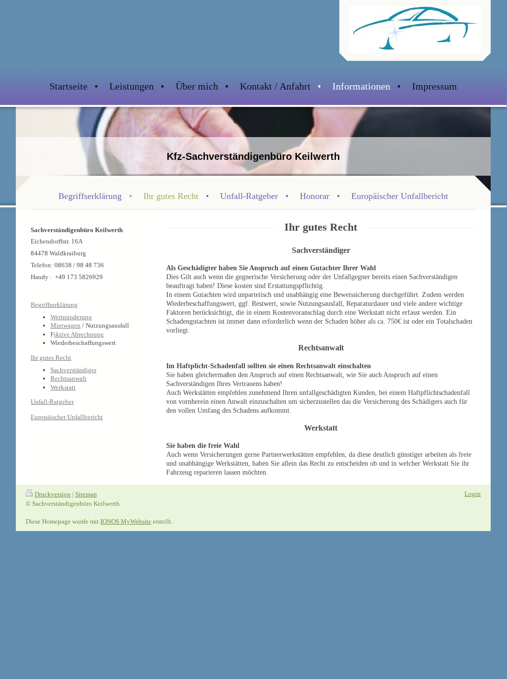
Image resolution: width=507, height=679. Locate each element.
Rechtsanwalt (68, 378)
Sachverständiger (73, 370)
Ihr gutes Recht (51, 357)
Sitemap (86, 494)
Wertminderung (71, 317)
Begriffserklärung (54, 304)
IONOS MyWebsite (125, 521)
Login (472, 493)
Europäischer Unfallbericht (67, 417)
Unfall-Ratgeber (52, 401)
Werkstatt (63, 387)
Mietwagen (65, 325)
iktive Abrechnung (79, 334)
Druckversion (53, 494)
